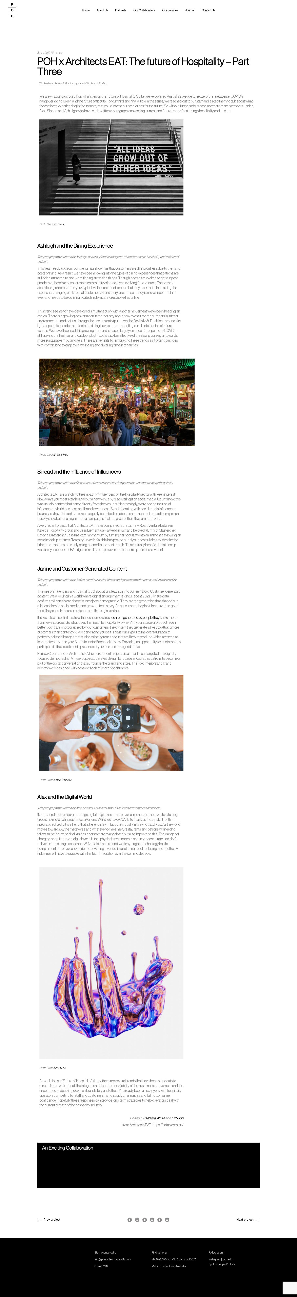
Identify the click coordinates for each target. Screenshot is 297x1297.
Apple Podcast (227, 1264)
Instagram (214, 1259)
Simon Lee (59, 1067)
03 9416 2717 (101, 1266)
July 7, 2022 (43, 52)
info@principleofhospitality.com (113, 1259)
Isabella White (154, 1118)
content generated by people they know (139, 618)
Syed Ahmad (61, 454)
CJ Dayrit (59, 224)
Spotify (213, 1264)
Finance (57, 52)
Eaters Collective (63, 779)
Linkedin (228, 1259)
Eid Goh (177, 1118)
